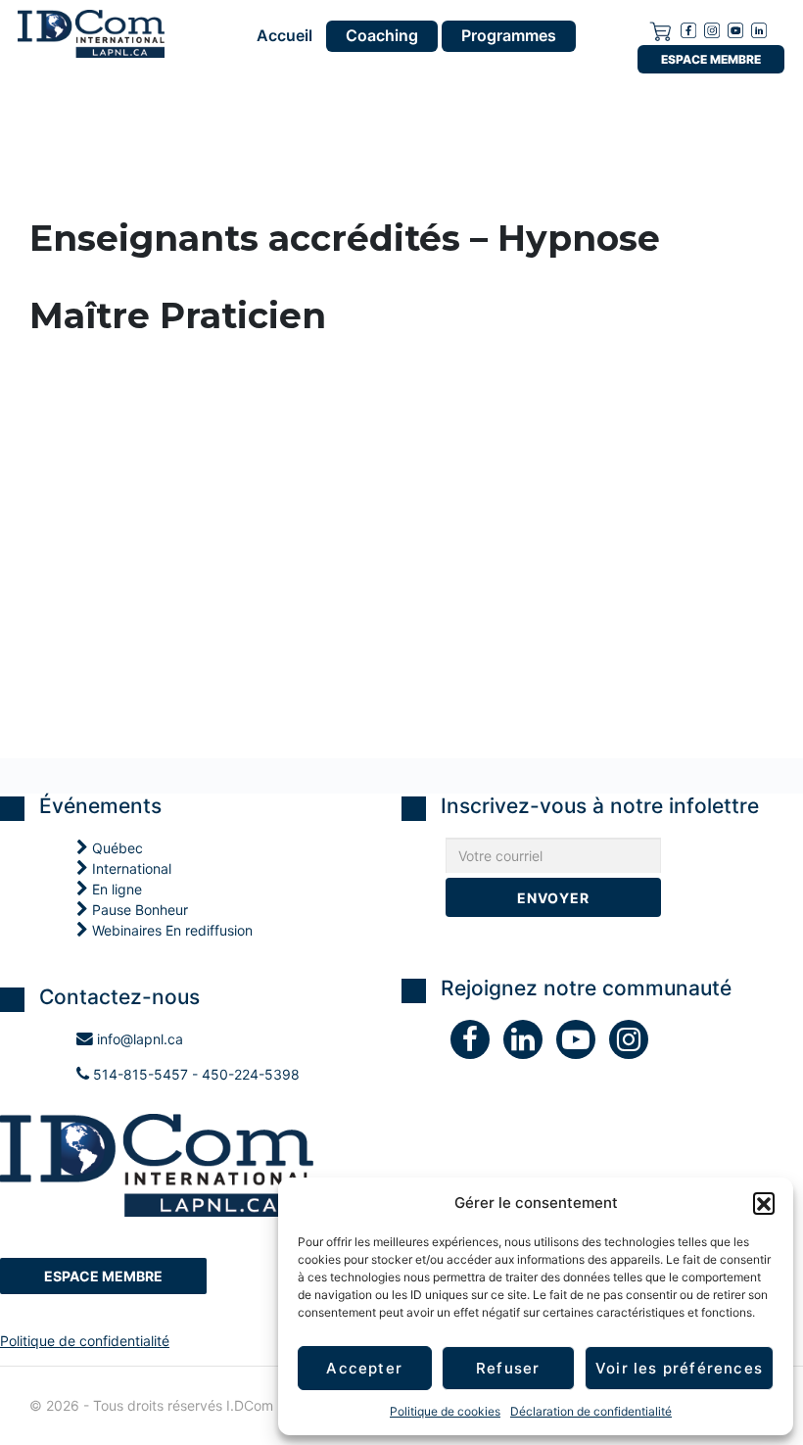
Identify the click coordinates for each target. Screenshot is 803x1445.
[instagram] (712, 29)
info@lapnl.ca (138, 1039)
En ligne (115, 889)
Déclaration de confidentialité (591, 1411)
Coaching (382, 35)
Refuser (508, 1368)
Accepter (364, 1368)
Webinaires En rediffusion (170, 930)
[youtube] (735, 29)
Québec (115, 848)
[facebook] (688, 29)
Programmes (508, 35)
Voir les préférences (679, 1368)
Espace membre (711, 59)
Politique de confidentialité (84, 1340)
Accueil (284, 36)
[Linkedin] (759, 29)
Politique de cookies (445, 1411)
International (129, 868)
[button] (764, 1203)
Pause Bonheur (138, 909)
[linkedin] (529, 1044)
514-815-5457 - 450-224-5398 (194, 1074)
